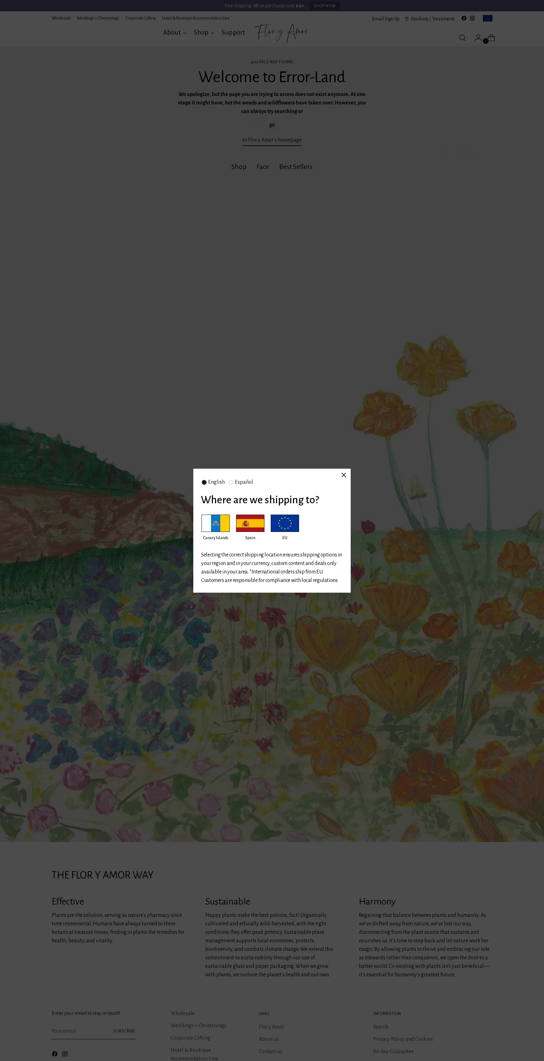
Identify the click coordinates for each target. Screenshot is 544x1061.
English (216, 482)
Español (244, 482)
